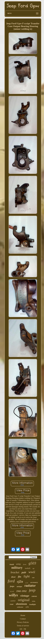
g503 (32, 563)
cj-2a (26, 582)
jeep (32, 590)
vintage (24, 595)
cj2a (20, 581)
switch (27, 568)
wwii (32, 572)
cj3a (27, 607)
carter (13, 601)
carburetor (20, 607)
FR (25, 629)
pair (24, 572)
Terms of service (23, 626)
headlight (32, 604)
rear (11, 604)
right (33, 577)
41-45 (12, 591)
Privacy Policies (23, 622)
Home (23, 615)
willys (13, 595)
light (27, 576)
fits (19, 576)
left (33, 568)
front (24, 564)
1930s (33, 601)
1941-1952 (21, 591)
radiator (30, 585)
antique (19, 586)
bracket (15, 572)
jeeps (12, 586)
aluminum (21, 603)
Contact (23, 619)
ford (11, 581)
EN (21, 629)
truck (12, 564)
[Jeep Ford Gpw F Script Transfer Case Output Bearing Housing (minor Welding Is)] (22, 43)
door (13, 577)
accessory (34, 582)
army (18, 564)
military (17, 567)
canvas (34, 596)
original (24, 600)
